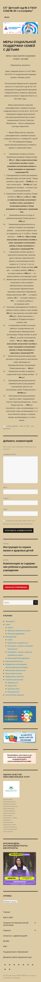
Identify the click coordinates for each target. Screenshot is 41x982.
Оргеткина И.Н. (14, 689)
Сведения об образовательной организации (15, 923)
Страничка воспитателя (14, 679)
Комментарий (9, 454)
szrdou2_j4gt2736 (12, 426)
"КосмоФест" (10, 621)
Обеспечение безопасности (15, 670)
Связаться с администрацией (15, 935)
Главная (6, 912)
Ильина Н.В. (12, 685)
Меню (6, 17)
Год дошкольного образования (15, 952)
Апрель (10, 627)
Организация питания (13, 673)
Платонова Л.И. (13, 692)
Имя (5, 487)
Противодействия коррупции (19, 658)
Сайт (5, 509)
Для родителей (10, 636)
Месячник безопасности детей (19, 630)
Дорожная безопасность (14, 661)
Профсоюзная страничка (14, 676)
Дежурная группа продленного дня (17, 957)
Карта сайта (8, 917)
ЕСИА (10, 640)
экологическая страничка (14, 695)
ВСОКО (6, 941)
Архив (7, 624)
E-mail (6, 498)
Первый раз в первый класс (18, 643)
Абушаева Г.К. (13, 682)
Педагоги (7, 930)
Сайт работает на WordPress (11, 978)
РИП (5, 946)
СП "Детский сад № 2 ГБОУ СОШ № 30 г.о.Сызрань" (20, 9)
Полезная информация (16, 633)
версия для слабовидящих (16, 587)
